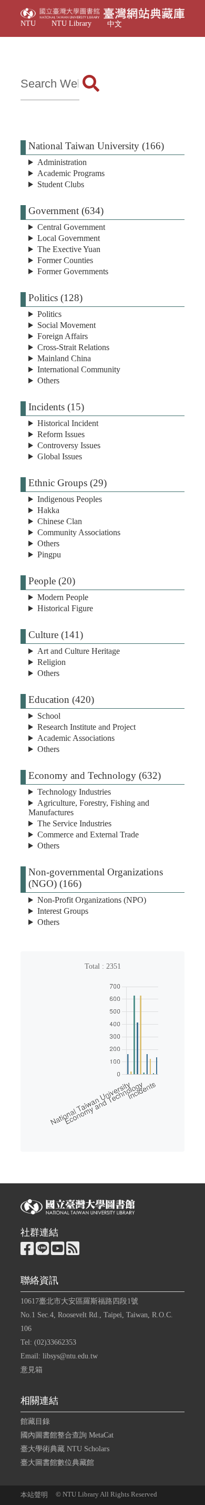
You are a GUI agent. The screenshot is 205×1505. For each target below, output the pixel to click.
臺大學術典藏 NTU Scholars (64, 1448)
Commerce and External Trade (88, 834)
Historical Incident (67, 423)
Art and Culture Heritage (78, 651)
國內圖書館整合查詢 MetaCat (67, 1435)
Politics (49, 314)
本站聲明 (34, 1495)
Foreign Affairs (62, 336)
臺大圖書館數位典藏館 (57, 1462)
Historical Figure (65, 608)
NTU (28, 23)
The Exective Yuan (68, 249)
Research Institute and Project (86, 726)
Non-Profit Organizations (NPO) (91, 899)
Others (48, 380)
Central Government (71, 227)
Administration (62, 162)
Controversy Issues (68, 445)
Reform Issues (61, 434)
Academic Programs (71, 173)
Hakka (48, 510)
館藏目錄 (35, 1421)
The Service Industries (74, 823)
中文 (114, 24)
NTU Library (71, 23)
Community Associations (78, 532)
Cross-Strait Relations (73, 347)
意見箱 (31, 1369)
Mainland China (64, 358)
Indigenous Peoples (69, 499)
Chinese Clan (59, 521)
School (48, 715)
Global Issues (59, 456)
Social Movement (66, 325)
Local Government (68, 238)
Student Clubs (60, 184)
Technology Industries (74, 791)
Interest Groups (62, 910)
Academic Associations (76, 738)
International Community (78, 369)
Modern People (62, 597)
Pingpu (49, 554)
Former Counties (65, 260)
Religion (51, 662)
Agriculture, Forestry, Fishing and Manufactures (88, 807)
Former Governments (72, 271)
